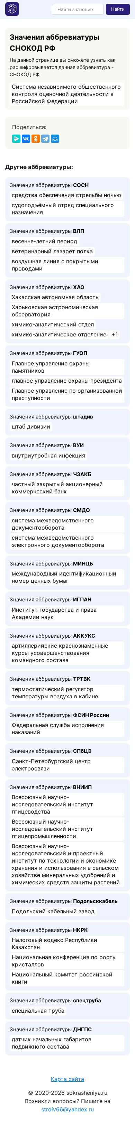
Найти (118, 9)
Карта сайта (67, 1078)
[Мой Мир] (55, 139)
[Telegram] (45, 139)
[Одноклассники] (36, 139)
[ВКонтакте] (26, 139)
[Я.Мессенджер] (16, 139)
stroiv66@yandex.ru (67, 1109)
